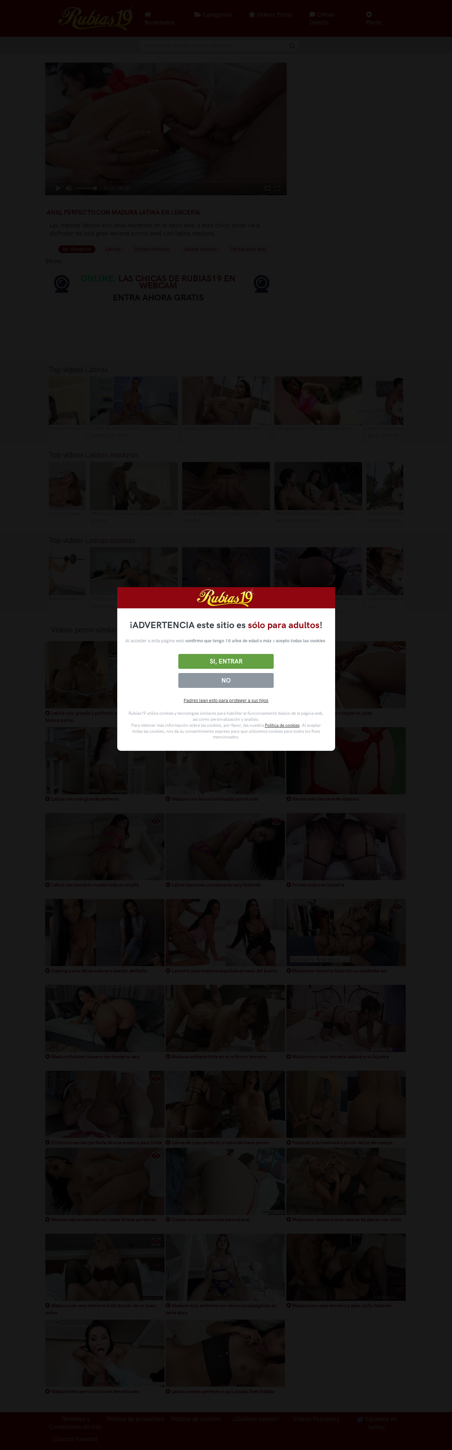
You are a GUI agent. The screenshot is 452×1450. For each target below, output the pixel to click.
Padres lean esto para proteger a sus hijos (226, 700)
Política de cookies (282, 725)
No (226, 680)
